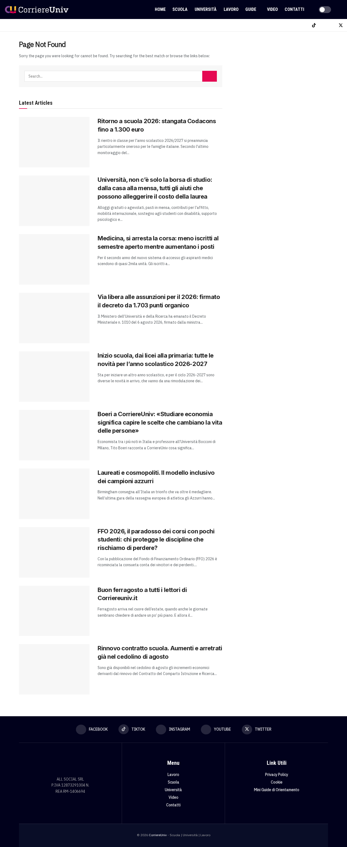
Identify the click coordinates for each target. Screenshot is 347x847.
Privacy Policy (276, 774)
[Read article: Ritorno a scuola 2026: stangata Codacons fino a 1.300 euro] (54, 142)
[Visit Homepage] (36, 9)
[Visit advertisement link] (281, 80)
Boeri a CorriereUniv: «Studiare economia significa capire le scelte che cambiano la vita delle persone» (160, 422)
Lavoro (231, 9)
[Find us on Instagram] (322, 25)
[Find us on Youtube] (331, 25)
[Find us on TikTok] (314, 25)
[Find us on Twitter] (341, 25)
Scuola (180, 9)
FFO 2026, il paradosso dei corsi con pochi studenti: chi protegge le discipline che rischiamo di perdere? (156, 540)
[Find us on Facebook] (305, 25)
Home (160, 9)
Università (206, 9)
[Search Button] (341, 9)
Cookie (276, 782)
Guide (250, 9)
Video (272, 9)
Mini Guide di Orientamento (276, 789)
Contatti (294, 9)
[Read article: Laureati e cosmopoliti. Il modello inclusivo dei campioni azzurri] (54, 494)
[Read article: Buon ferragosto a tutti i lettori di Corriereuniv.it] (54, 611)
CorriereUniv (158, 835)
